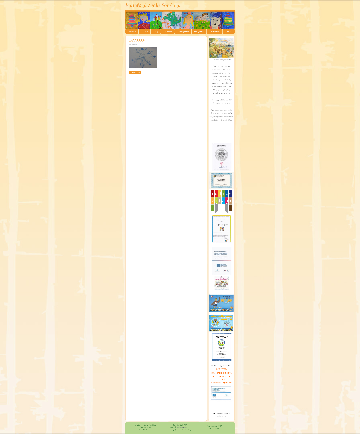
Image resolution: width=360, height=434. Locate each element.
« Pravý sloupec (135, 72)
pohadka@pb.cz (183, 427)
